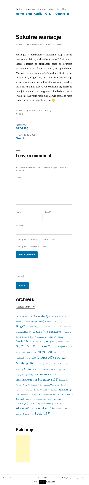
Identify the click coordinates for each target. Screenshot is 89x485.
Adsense (28, 317)
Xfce (65, 408)
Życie (42, 414)
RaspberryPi (36, 385)
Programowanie (26, 379)
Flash (61, 337)
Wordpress (46, 408)
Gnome (40, 341)
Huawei (69, 347)
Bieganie (37, 321)
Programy (48, 380)
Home (20, 13)
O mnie (60, 13)
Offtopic (33, 369)
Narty (49, 364)
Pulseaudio (63, 380)
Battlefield (20, 321)
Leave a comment (56, 44)
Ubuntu (22, 403)
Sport (54, 390)
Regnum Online (51, 385)
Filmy (52, 336)
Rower (20, 390)
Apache (52, 317)
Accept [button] (42, 482)
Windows (23, 408)
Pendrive (57, 370)
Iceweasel (31, 352)
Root (63, 385)
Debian (40, 332)
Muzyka (41, 364)
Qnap (26, 385)
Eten (33, 337)
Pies (65, 370)
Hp (54, 347)
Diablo (68, 332)
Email (48, 212)
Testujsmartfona (59, 395)
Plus (36, 375)
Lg (34, 358)
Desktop (56, 332)
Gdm (31, 341)
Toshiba (20, 399)
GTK (48, 13)
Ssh (18, 394)
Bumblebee (58, 326)
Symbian (25, 395)
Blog (29, 13)
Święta (28, 414)
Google (51, 341)
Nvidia (19, 370)
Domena (25, 337)
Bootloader (33, 327)
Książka (20, 358)
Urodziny (47, 403)
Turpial (39, 399)
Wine (34, 408)
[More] (68, 14)
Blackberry (49, 321)
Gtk (31, 346)
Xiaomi (19, 414)
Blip (58, 321)
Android (40, 316)
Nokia (65, 364)
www (58, 408)
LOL (60, 358)
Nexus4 (57, 364)
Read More (50, 482)
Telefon (47, 394)
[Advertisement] (23, 448)
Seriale (46, 390)
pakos (21, 44)
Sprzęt (65, 389)
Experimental (41, 337)
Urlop (34, 403)
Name (19, 212)
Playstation (29, 375)
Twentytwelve (48, 399)
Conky (67, 327)
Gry (20, 346)
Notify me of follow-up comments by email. (36, 239)
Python (19, 385)
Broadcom (43, 326)
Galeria (22, 341)
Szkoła (21, 114)
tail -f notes (23, 9)
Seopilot (38, 390)
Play (20, 374)
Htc (61, 346)
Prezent (53, 375)
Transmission (30, 399)
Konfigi (38, 13)
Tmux (70, 395)
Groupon (61, 341)
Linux (45, 357)
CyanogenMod (24, 332)
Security (29, 390)
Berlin (27, 321)
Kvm (27, 358)
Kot (61, 352)
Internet (44, 352)
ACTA (20, 317)
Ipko (55, 352)
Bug (50, 327)
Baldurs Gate (61, 317)
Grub (69, 341)
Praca (44, 374)
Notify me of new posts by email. (32, 246)
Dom (18, 337)
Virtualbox (58, 404)
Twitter (57, 399)
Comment (21, 177)
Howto (44, 346)
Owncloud (48, 370)
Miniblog (25, 363)
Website (19, 226)
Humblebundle (21, 352)
